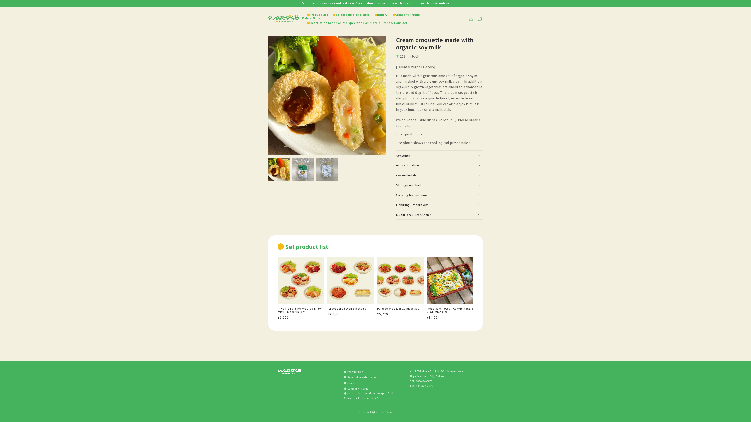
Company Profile (357, 388)
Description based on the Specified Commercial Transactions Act (368, 396)
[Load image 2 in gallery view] (303, 169)
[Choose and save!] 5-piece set (347, 308)
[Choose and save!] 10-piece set (398, 308)
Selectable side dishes (362, 377)
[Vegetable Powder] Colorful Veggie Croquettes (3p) (450, 310)
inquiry (351, 383)
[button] (439, 155)
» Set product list (410, 134)
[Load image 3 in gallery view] (327, 169)
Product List (355, 372)
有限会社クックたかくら (379, 412)
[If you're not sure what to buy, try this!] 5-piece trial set (300, 310)
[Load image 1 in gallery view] (279, 169)
